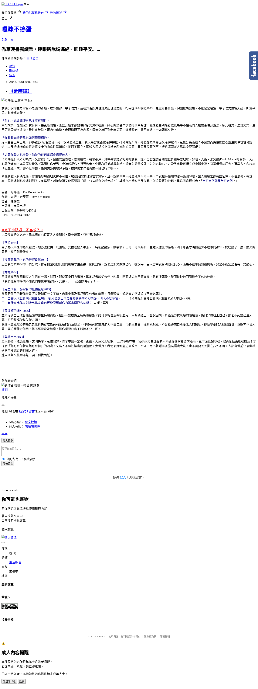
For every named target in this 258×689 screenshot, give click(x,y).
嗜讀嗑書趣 (32, 426)
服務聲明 (165, 636)
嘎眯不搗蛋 (17, 29)
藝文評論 (31, 422)
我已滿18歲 (9, 681)
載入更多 (8, 440)
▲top (5, 433)
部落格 (13, 70)
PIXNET (101, 636)
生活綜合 (32, 58)
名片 (12, 75)
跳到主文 (8, 39)
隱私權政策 (150, 636)
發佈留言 (8, 463)
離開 (21, 681)
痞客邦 (23, 411)
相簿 (12, 66)
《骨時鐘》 (20, 91)
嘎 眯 (5, 389)
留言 (32, 411)
